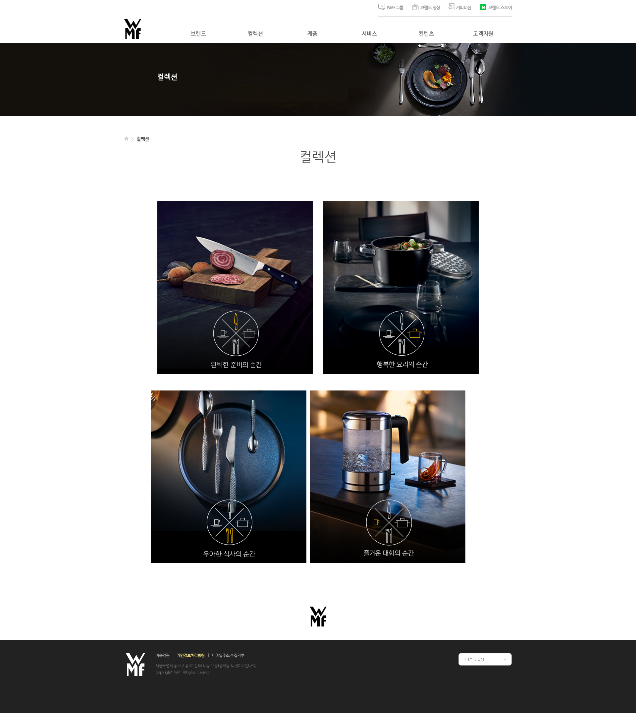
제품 (312, 34)
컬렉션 (255, 34)
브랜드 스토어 (500, 8)
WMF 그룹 (395, 8)
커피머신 (463, 8)
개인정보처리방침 (191, 656)
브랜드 (198, 34)
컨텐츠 (426, 34)
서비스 (369, 34)
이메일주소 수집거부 (228, 656)
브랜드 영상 (430, 8)
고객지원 (483, 34)
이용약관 (162, 656)
